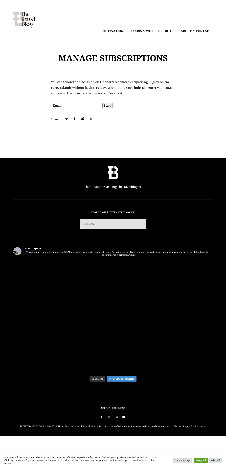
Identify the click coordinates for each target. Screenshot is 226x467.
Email (57, 105)
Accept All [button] (201, 460)
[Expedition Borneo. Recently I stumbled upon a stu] (180, 278)
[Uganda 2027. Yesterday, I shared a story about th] (180, 316)
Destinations (113, 31)
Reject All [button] (215, 460)
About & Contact (196, 31)
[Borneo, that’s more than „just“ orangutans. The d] (113, 278)
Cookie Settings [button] (182, 460)
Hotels (171, 31)
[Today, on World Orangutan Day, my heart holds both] (46, 316)
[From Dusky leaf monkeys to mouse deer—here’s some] (180, 355)
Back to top (197, 426)
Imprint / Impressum (113, 407)
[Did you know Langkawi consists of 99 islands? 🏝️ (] (113, 355)
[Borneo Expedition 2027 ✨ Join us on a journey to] (46, 278)
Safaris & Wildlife (145, 31)
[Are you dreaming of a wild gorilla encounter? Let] (46, 355)
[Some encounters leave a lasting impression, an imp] (113, 316)
